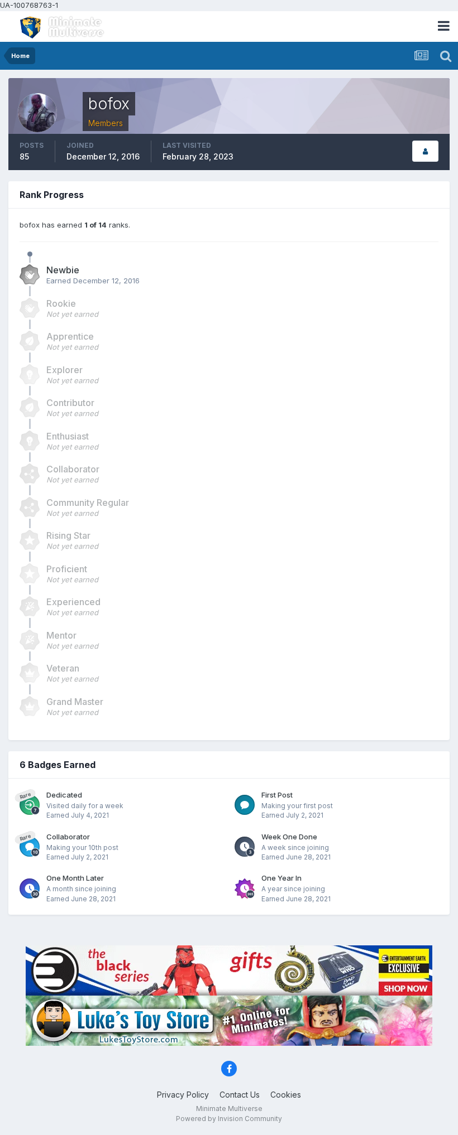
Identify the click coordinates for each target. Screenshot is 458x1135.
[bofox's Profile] (425, 151)
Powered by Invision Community (229, 1118)
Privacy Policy (183, 1094)
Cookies (285, 1094)
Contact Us (240, 1094)
